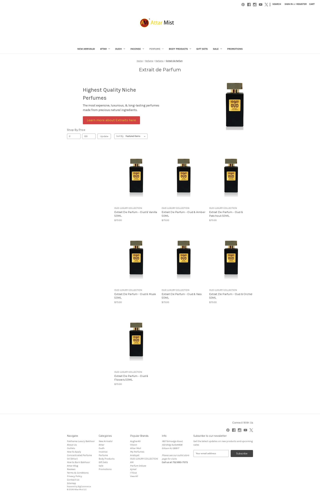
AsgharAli (135, 441)
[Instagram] (254, 4)
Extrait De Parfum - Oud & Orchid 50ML (230, 295)
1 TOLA (133, 472)
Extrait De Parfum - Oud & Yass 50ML (182, 295)
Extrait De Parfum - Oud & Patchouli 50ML (226, 214)
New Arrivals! (86, 48)
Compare (135, 176)
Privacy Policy (74, 476)
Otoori (133, 444)
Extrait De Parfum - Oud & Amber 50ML (183, 214)
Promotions (235, 48)
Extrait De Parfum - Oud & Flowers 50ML (131, 377)
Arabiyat (134, 455)
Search (276, 4)
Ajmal (133, 469)
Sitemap (71, 483)
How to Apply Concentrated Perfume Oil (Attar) (79, 455)
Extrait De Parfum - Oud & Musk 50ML (135, 295)
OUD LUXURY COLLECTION (144, 458)
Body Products (178, 48)
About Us (72, 444)
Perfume (154, 48)
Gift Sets (202, 48)
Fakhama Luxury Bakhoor (81, 441)
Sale (216, 48)
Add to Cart (136, 181)
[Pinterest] (243, 4)
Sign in (289, 4)
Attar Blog (72, 465)
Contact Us (73, 479)
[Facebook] (249, 4)
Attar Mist (135, 448)
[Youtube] (260, 4)
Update (104, 136)
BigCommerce (84, 486)
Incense (135, 48)
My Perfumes (137, 451)
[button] (111, 120)
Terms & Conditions (78, 472)
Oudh (118, 48)
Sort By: (120, 136)
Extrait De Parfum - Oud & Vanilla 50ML (135, 214)
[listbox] (136, 136)
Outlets (71, 448)
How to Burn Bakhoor (78, 462)
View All (134, 476)
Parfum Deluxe (138, 465)
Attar (103, 48)
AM (132, 462)
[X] (266, 4)
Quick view (136, 170)
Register (301, 4)
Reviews (71, 469)
